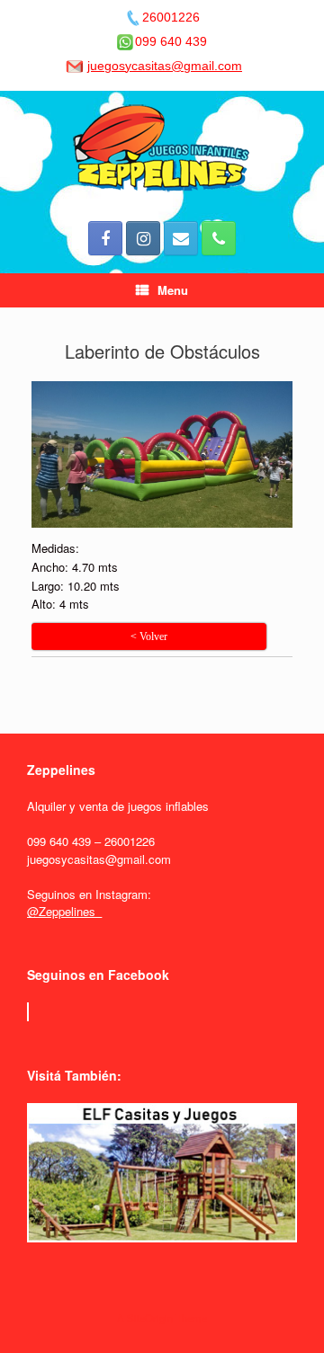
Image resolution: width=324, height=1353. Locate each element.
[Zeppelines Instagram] (143, 238)
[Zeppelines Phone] (219, 238)
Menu (173, 289)
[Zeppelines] (162, 149)
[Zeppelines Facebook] (105, 238)
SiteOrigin (150, 1318)
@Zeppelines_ (64, 911)
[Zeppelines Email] (181, 238)
